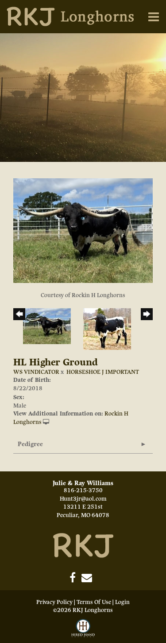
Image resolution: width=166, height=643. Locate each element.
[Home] (83, 545)
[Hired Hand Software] (83, 629)
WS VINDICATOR (36, 372)
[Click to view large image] (83, 230)
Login (122, 602)
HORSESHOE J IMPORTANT (102, 372)
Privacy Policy (54, 602)
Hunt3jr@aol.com (83, 498)
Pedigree (30, 444)
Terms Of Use (94, 602)
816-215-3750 (83, 490)
